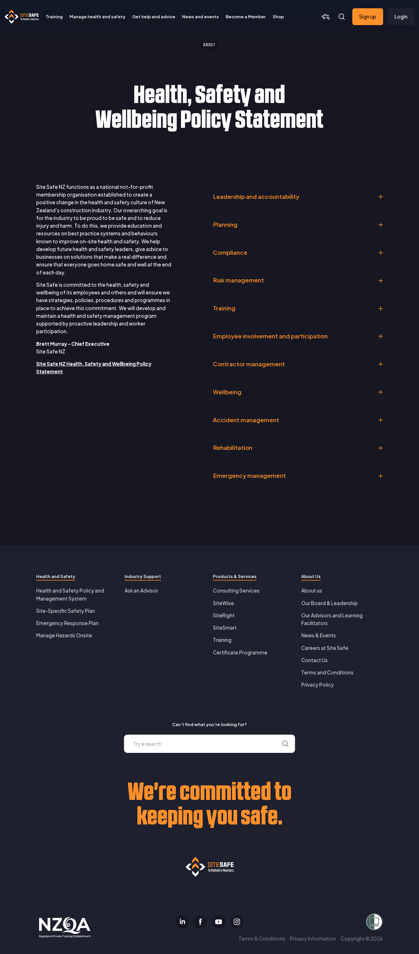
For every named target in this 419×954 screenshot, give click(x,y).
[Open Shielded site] (326, 921)
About (209, 45)
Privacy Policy (317, 685)
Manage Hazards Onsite (64, 635)
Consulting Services (236, 590)
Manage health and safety (97, 16)
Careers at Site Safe (324, 648)
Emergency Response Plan (67, 623)
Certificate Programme (240, 652)
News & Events (318, 635)
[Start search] (285, 743)
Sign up (367, 16)
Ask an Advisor (141, 590)
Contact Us (314, 660)
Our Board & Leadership (329, 603)
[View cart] (325, 17)
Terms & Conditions (262, 938)
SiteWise (223, 603)
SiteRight (224, 615)
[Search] (342, 17)
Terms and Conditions (327, 672)
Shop (278, 16)
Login (401, 16)
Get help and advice (153, 16)
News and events (200, 16)
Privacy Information (313, 938)
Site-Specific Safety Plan (65, 611)
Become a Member (246, 16)
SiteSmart (225, 627)
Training (54, 16)
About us (311, 590)
